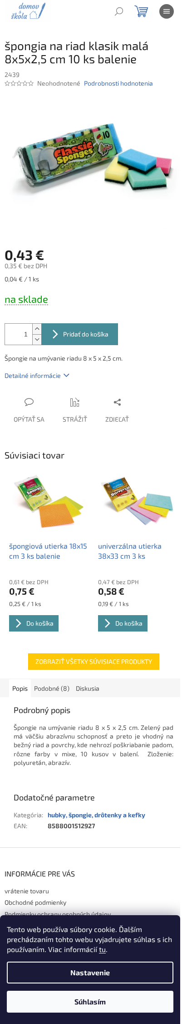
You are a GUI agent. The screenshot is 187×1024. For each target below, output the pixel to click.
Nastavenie (90, 972)
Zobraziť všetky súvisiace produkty (93, 661)
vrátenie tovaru (27, 891)
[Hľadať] (119, 11)
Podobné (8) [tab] (51, 688)
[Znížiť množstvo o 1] (36, 339)
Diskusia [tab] (87, 688)
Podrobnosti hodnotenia (118, 83)
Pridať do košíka (85, 334)
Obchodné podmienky (35, 902)
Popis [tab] (20, 688)
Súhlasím (90, 1001)
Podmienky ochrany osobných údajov (58, 914)
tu (102, 949)
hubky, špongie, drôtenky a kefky (96, 815)
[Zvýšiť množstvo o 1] (36, 329)
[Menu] (166, 11)
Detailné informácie (33, 375)
